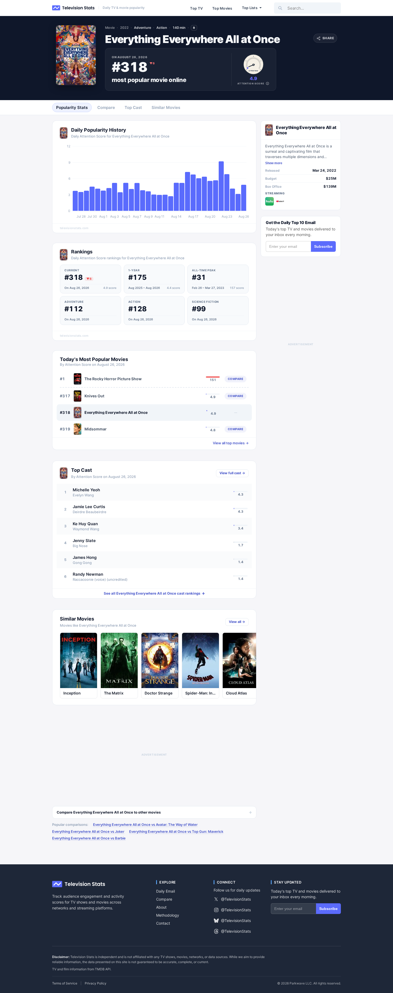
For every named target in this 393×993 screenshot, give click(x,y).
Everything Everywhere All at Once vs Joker (88, 831)
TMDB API (102, 969)
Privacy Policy (95, 983)
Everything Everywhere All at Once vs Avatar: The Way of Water (145, 824)
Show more (273, 163)
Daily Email (165, 891)
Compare (164, 899)
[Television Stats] (73, 8)
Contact (163, 923)
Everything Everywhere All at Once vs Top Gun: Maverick (176, 831)
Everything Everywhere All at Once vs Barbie (89, 838)
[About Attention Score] (267, 83)
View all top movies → (231, 443)
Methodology (167, 915)
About (161, 907)
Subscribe (323, 246)
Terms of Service (64, 983)
